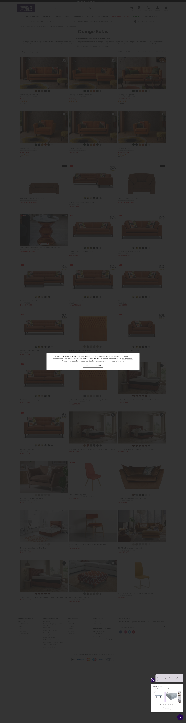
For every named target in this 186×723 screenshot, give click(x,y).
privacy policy (127, 359)
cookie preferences (116, 361)
